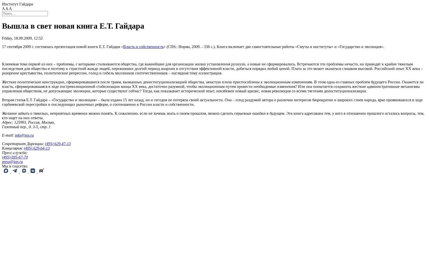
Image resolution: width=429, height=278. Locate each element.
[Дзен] (24, 171)
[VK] (33, 171)
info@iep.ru (24, 135)
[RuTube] (42, 171)
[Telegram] (15, 171)
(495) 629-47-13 (58, 144)
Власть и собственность (143, 47)
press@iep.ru (12, 162)
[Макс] (6, 171)
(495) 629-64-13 (37, 148)
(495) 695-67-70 (15, 157)
